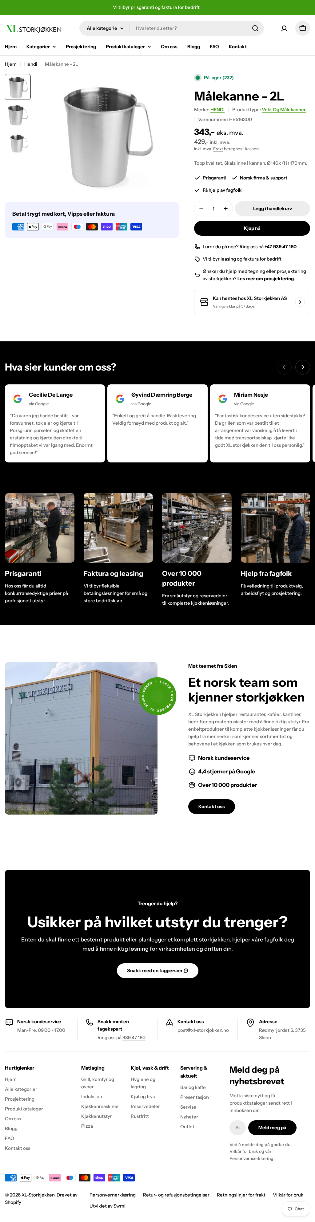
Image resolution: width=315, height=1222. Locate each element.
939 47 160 (134, 1037)
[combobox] (171, 28)
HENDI (217, 109)
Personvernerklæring (113, 1195)
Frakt (218, 148)
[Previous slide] (284, 367)
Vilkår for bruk (243, 1151)
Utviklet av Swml (108, 1206)
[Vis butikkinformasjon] (300, 302)
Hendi (30, 64)
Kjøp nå (252, 228)
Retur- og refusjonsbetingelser (176, 1195)
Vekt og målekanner (284, 109)
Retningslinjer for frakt (241, 1195)
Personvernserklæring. (252, 1158)
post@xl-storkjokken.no (203, 1030)
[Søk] (255, 28)
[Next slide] (302, 367)
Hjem (11, 64)
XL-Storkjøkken (38, 1195)
